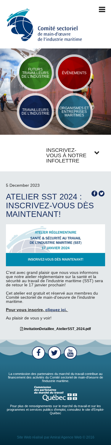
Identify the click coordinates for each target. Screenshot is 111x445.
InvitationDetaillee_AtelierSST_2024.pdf (57, 329)
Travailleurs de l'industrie (35, 112)
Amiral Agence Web (66, 437)
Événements (74, 73)
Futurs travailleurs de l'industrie (35, 73)
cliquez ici (55, 309)
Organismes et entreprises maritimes (74, 111)
